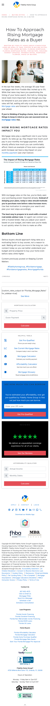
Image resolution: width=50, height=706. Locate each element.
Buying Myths (40, 47)
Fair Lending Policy (14, 575)
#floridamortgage (34, 266)
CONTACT (25, 505)
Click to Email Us (25, 594)
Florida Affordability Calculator (25, 632)
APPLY (13, 505)
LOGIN (36, 505)
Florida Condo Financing (25, 614)
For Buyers (32, 51)
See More (25, 296)
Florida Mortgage (36, 49)
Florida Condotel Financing (25, 616)
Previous (6, 276)
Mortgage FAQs (25, 596)
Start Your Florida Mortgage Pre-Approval (25, 641)
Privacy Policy (22, 580)
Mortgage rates (8, 106)
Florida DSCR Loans (25, 621)
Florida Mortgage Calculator (25, 635)
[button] (3, 4)
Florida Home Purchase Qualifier (25, 637)
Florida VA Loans (25, 623)
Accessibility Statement (30, 569)
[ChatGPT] (9, 509)
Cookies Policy (17, 573)
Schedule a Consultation (25, 603)
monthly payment (9, 153)
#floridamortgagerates (17, 269)
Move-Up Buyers (29, 54)
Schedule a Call (25, 600)
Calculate (25, 325)
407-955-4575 (25, 591)
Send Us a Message (25, 598)
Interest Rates (28, 53)
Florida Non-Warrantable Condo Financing (25, 619)
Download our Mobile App (24, 514)
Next (45, 276)
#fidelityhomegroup (16, 266)
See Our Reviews (25, 453)
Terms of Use (34, 580)
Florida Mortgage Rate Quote (25, 639)
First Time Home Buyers (15, 49)
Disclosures (30, 573)
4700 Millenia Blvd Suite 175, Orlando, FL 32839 (25, 670)
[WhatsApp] (37, 509)
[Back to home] (25, 4)
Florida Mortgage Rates (14, 51)
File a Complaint (30, 575)
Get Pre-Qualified (25, 414)
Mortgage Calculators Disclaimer (24, 578)
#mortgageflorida (35, 269)
